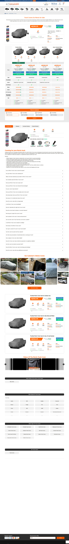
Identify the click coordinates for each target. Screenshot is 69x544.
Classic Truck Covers (12, 430)
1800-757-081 (54, 3)
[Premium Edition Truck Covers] (18, 51)
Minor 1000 (12, 381)
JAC (27, 415)
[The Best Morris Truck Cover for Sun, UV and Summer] (17, 343)
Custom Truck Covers (57, 430)
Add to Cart (60, 27)
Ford (57, 404)
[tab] (9, 126)
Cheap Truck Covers (27, 434)
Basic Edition (44, 47)
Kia (57, 415)
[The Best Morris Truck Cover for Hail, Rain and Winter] (17, 323)
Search (34, 118)
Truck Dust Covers (57, 434)
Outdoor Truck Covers (27, 430)
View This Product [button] (60, 25)
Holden (57, 408)
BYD (27, 401)
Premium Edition (18, 47)
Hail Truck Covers (42, 430)
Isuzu (12, 415)
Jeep (42, 415)
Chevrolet (57, 401)
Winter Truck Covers (27, 437)
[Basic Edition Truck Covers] (44, 51)
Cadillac (42, 401)
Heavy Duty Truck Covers (11, 437)
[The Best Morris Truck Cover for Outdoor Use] (17, 303)
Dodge (27, 404)
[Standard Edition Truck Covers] (31, 51)
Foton (12, 408)
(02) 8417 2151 (55, 4)
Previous (5, 364)
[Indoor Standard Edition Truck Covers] (58, 51)
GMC (27, 408)
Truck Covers (11, 13)
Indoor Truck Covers (42, 434)
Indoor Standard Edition (57, 47)
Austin (12, 401)
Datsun (12, 404)
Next (28, 34)
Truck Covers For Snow (12, 434)
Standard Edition (31, 47)
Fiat (42, 404)
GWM (42, 408)
